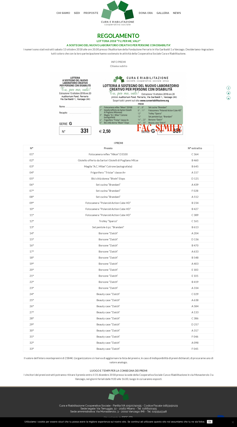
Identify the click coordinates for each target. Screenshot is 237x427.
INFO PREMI (118, 61)
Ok (209, 421)
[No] (232, 422)
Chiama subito (118, 66)
